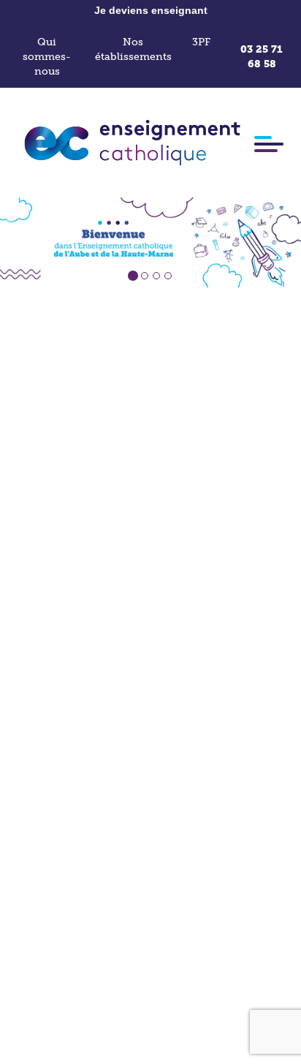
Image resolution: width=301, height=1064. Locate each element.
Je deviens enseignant (150, 10)
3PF (201, 42)
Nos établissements (133, 49)
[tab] (133, 276)
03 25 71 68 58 (261, 56)
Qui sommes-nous (47, 57)
